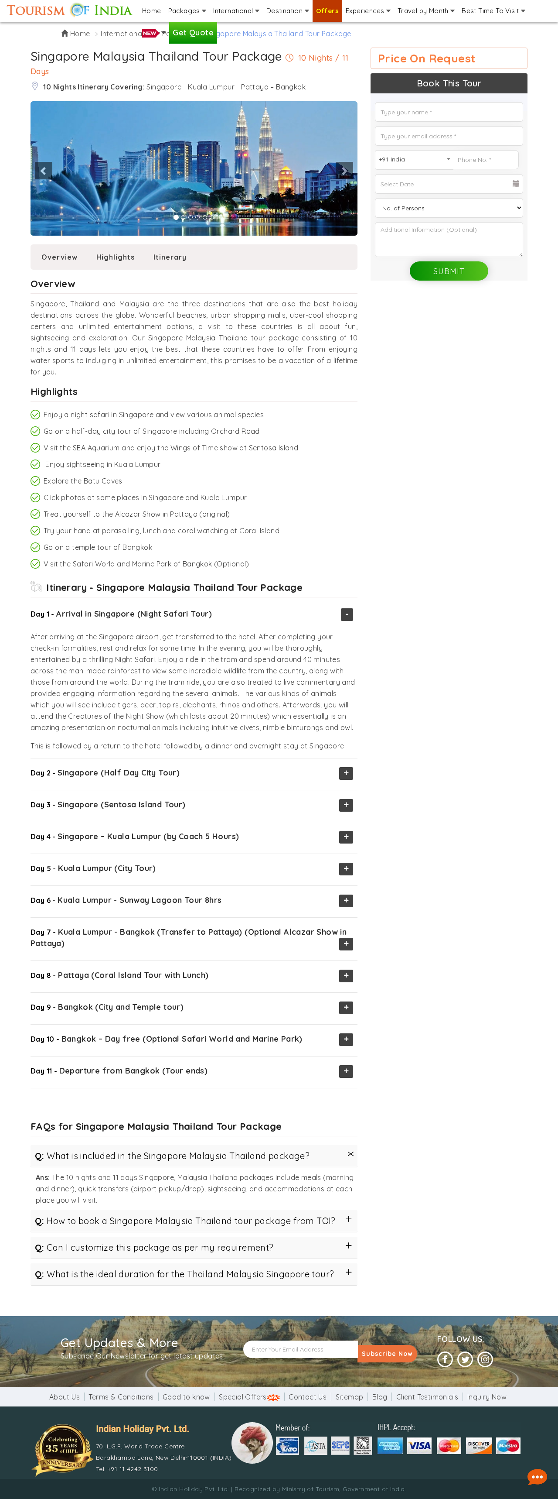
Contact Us (308, 1397)
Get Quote (193, 32)
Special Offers (243, 1397)
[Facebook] (445, 1359)
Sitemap (350, 1397)
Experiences (366, 11)
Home (151, 11)
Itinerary (170, 257)
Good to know (186, 1397)
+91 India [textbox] (392, 159)
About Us (64, 1397)
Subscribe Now (387, 1354)
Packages (185, 11)
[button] (32, 168)
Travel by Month (424, 11)
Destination (285, 11)
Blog (380, 1397)
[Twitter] (465, 1359)
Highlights (115, 257)
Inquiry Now (487, 1397)
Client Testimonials (427, 1397)
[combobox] (414, 160)
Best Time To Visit (491, 11)
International (234, 11)
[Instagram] (485, 1359)
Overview (59, 257)
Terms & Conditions (120, 1397)
